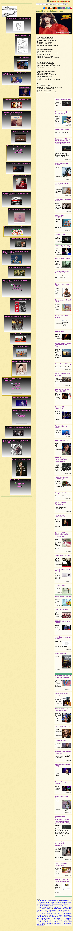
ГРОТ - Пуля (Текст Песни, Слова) (18, 163)
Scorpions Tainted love (63, 493)
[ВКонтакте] (44, 8)
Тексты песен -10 (49, 905)
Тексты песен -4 (43, 902)
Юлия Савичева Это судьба (20, 239)
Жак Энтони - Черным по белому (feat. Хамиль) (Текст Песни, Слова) (16, 441)
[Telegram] (68, 8)
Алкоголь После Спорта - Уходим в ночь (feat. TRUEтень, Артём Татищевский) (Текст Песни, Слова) (62, 819)
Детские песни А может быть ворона (17, 227)
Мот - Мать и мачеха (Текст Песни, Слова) (62, 880)
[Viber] (63, 8)
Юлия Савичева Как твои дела (62, 184)
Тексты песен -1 (42, 900)
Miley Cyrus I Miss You (22, 35)
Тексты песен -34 (50, 920)
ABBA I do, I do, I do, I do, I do (20, 299)
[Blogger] (51, 8)
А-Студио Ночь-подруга (21, 346)
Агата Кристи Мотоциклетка (20, 334)
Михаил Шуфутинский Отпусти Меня (17, 316)
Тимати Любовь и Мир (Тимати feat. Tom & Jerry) (63, 344)
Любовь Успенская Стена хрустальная (12, 379)
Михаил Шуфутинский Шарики (19, 267)
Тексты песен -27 (63, 915)
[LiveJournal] (59, 8)
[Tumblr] (61, 8)
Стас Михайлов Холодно (21, 410)
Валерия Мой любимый (21, 176)
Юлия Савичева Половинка (61, 503)
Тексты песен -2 (54, 900)
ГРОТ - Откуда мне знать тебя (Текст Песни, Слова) (61, 459)
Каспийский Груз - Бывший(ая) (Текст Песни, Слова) (16, 194)
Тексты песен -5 (55, 902)
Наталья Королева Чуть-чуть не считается (61, 843)
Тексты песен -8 (57, 904)
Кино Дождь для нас (62, 129)
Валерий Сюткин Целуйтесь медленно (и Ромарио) (13, 113)
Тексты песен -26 (50, 915)
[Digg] (54, 8)
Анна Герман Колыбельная (60, 516)
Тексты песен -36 (43, 921)
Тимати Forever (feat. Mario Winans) (62, 112)
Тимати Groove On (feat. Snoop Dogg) (61, 709)
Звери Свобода (60, 653)
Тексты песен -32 (59, 918)
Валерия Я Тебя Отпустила (60, 407)
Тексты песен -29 (55, 917)
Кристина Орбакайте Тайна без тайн (62, 272)
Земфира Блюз (60, 740)
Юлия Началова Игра (62, 726)
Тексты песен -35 (63, 920)
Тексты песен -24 (59, 913)
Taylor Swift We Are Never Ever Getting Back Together (61, 534)
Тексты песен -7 (45, 904)
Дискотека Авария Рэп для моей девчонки (63, 676)
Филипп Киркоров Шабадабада (61, 477)
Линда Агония (60, 234)
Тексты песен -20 (43, 912)
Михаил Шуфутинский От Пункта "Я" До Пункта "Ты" (16, 252)
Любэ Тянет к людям (62, 555)
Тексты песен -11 (62, 905)
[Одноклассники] (46, 8)
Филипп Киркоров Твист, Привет (18, 146)
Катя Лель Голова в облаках (20, 480)
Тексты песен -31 (46, 918)
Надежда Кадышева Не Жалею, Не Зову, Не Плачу (15, 73)
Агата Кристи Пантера (22, 57)
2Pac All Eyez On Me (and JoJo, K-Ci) (62, 390)
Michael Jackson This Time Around (18, 18)
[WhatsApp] (66, 8)
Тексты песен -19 (63, 910)
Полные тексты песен (60, 1)
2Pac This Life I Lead (62, 440)
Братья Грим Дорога (62, 258)
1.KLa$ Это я (59, 331)
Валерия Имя (60, 585)
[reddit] (56, 8)
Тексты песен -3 (66, 900)
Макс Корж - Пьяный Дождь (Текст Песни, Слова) (15, 281)
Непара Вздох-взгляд (62, 246)
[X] (49, 8)
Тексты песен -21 (55, 912)
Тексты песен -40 (59, 923)
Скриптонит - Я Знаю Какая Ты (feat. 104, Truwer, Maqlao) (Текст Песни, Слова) (62, 141)
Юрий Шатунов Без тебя (21, 397)
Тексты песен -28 (43, 917)
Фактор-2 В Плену (61, 609)
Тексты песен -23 (46, 913)
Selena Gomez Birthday (63, 364)
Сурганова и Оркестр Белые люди (18, 427)
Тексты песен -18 (50, 910)
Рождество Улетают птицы (20, 131)
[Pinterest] (71, 8)
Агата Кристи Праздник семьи (19, 209)
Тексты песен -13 (55, 907)
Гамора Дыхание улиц (63, 99)
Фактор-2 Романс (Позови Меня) (61, 864)
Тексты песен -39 (46, 923)
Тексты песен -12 (43, 907)
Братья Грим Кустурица (59, 216)
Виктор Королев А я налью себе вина (16, 99)
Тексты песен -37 (55, 921)
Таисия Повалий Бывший (21, 361)
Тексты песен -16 (59, 909)
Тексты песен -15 (46, 909)
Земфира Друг (24, 87)
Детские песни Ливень (63, 596)
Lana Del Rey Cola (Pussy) (21, 459)
